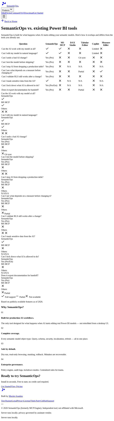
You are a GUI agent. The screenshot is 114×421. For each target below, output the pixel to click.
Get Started (38, 13)
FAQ (22, 13)
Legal (14, 401)
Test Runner (6, 401)
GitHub (43, 401)
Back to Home (10, 21)
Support (50, 401)
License (26, 401)
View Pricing (17, 386)
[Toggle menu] (4, 16)
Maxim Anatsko (16, 396)
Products (5, 10)
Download (28, 13)
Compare (16, 13)
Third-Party (35, 401)
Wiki (3, 13)
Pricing (8, 13)
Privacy (20, 401)
